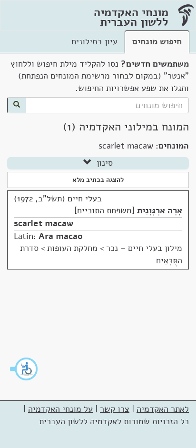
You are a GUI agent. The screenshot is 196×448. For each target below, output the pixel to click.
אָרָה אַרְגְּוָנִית (159, 210)
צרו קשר (114, 409)
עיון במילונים (94, 41)
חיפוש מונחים (157, 41)
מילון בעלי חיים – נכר (144, 248)
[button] (24, 369)
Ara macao (61, 236)
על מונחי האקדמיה (60, 409)
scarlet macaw (43, 223)
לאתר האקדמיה (163, 409)
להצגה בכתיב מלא (98, 179)
